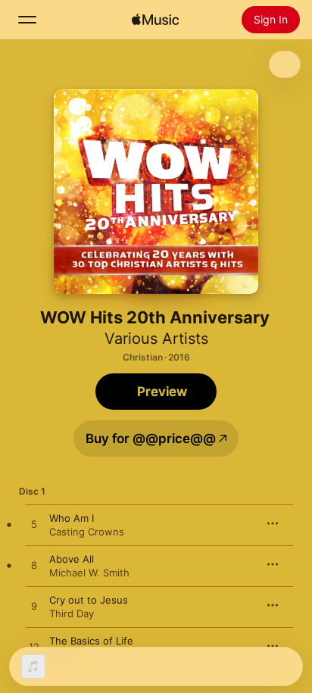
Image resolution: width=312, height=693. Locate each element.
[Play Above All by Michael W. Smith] (34, 566)
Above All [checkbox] (71, 559)
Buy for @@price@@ (151, 438)
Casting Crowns (86, 532)
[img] (155, 20)
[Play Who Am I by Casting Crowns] (34, 525)
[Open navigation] (27, 19)
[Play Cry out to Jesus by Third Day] (34, 606)
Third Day (71, 613)
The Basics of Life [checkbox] (91, 641)
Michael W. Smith (89, 573)
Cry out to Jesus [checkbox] (88, 600)
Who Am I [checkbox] (71, 518)
